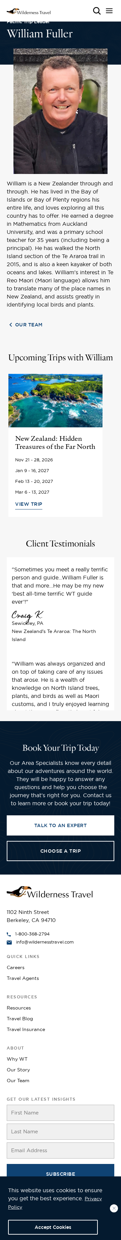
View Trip (28, 504)
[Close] (114, 1208)
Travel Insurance (26, 1029)
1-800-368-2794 (32, 933)
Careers (16, 967)
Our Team (29, 325)
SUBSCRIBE (60, 1174)
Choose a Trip (60, 851)
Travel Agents (23, 978)
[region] (60, 1208)
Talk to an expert (60, 825)
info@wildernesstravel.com (45, 942)
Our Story (18, 1070)
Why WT (17, 1059)
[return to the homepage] (49, 891)
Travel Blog (20, 1019)
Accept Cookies (53, 1227)
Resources (19, 1008)
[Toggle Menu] (110, 12)
